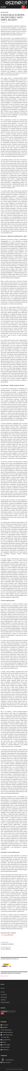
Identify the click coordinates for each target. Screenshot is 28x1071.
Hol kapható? (4, 994)
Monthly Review (5, 1049)
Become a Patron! (4, 975)
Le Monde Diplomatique (7, 1034)
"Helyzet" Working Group (6, 1029)
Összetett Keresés (5, 1002)
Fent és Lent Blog (5, 1037)
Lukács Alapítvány (9, 1059)
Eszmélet (3, 7)
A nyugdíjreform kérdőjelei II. (7, 943)
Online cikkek (4, 997)
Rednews (4, 1042)
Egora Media (20, 1069)
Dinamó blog (7, 1039)
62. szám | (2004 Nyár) (7, 935)
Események (3, 999)
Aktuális (3, 992)
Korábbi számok (4, 12)
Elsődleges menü (26, 7)
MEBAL (6, 1027)
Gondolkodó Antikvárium (7, 1032)
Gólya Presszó (5, 1024)
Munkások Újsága (6, 1044)
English (2, 988)
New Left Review (6, 1047)
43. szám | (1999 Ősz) (6, 948)
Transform (8, 1062)
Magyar (2, 984)
